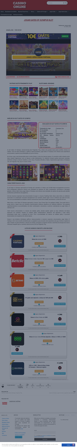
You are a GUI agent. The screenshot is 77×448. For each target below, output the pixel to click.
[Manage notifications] (73, 445)
